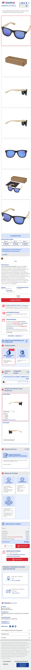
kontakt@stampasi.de (8, 609)
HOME (3, 10)
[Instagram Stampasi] (13, 626)
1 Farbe (5, 413)
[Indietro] (3, 217)
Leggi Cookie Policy (7, 661)
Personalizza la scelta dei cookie (21, 661)
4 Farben (6, 418)
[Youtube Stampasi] (15, 626)
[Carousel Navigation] (15, 217)
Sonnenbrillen (17, 10)
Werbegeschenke (9, 10)
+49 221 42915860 (15, 580)
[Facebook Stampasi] (10, 626)
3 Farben (6, 416)
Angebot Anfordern (15, 300)
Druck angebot (10, 545)
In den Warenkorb (24, 545)
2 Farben (6, 415)
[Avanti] (28, 217)
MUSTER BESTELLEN (15, 236)
